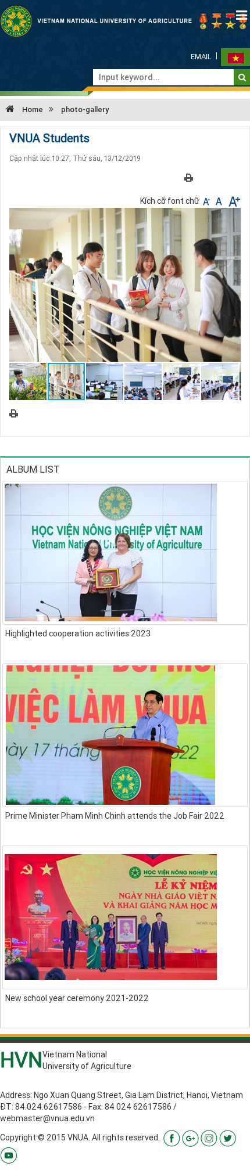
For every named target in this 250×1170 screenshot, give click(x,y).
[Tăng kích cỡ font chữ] (233, 201)
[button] (230, 218)
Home (31, 109)
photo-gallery (85, 109)
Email (201, 57)
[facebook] (171, 1137)
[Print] (188, 177)
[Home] (125, 20)
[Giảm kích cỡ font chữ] (207, 201)
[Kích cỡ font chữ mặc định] (219, 201)
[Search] (242, 77)
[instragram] (209, 1137)
